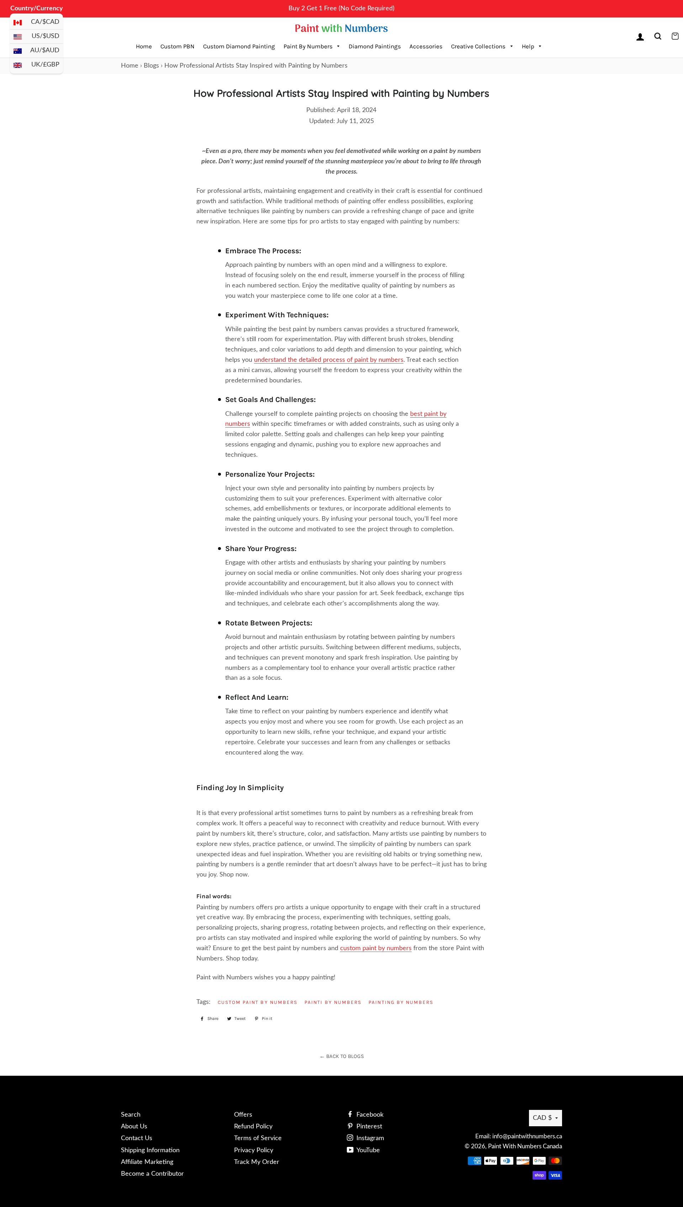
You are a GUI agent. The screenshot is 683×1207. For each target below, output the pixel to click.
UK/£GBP (45, 65)
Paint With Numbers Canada (525, 1146)
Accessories (426, 46)
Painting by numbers (401, 1002)
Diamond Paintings (375, 46)
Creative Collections (479, 46)
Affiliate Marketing (147, 1162)
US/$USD (45, 36)
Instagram (369, 1138)
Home (144, 46)
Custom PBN (177, 46)
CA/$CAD (45, 22)
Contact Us (136, 1138)
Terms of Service (258, 1138)
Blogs (151, 66)
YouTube (367, 1150)
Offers (243, 1115)
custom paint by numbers (258, 1002)
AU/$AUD (44, 50)
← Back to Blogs (341, 1056)
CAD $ (542, 1118)
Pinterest (368, 1126)
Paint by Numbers (309, 46)
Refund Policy (253, 1126)
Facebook (369, 1115)
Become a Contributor (152, 1174)
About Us (134, 1126)
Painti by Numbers (333, 1002)
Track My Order (256, 1162)
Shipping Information (150, 1150)
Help (529, 46)
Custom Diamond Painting (239, 46)
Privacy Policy (253, 1150)
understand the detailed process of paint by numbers (328, 360)
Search (131, 1115)
